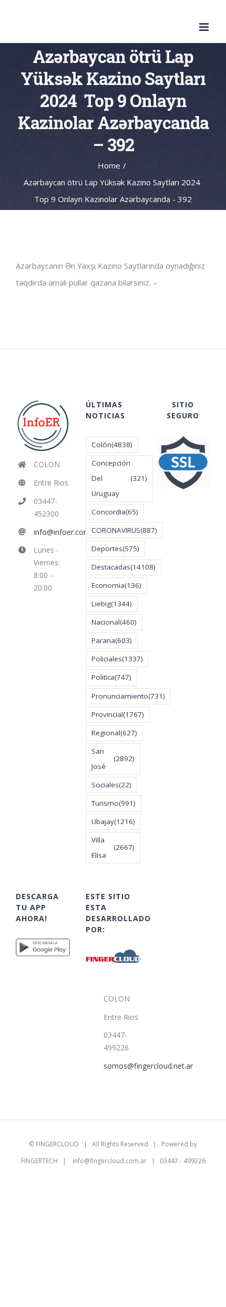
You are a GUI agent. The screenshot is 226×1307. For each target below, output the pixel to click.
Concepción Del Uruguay (119, 478)
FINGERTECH (39, 1160)
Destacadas (123, 567)
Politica (111, 677)
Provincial (117, 714)
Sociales (111, 784)
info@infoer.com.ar (52, 532)
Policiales (117, 658)
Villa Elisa (112, 847)
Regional (114, 732)
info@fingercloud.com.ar (110, 1160)
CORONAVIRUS (124, 530)
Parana (111, 640)
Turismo (113, 803)
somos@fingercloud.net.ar (122, 1066)
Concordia (114, 512)
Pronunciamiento (128, 696)
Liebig (111, 603)
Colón (111, 444)
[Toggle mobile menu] (204, 27)
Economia (116, 585)
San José (112, 758)
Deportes (115, 548)
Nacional (114, 622)
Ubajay (113, 821)
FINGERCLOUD (57, 1144)
